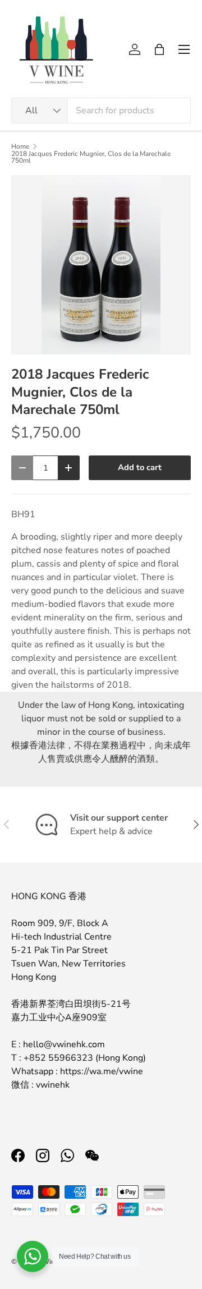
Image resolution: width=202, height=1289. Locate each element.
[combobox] (101, 110)
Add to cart (140, 467)
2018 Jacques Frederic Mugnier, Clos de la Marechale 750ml (91, 157)
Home (20, 146)
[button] (159, 49)
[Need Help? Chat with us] (32, 1256)
